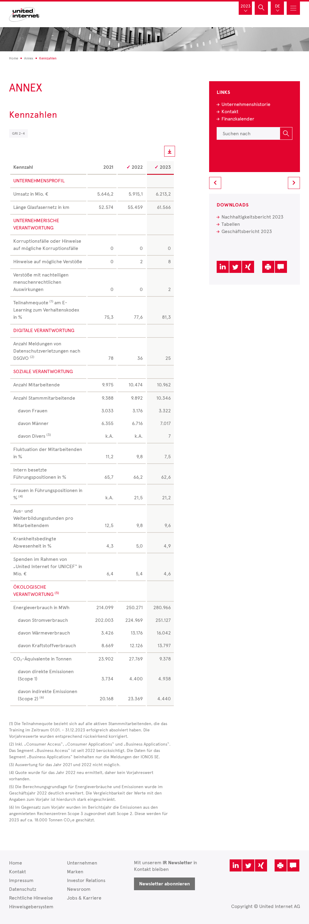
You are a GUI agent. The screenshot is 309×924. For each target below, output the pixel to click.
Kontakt (229, 111)
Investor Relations (86, 880)
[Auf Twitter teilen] (235, 267)
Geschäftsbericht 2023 (246, 231)
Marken (75, 871)
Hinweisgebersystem (31, 907)
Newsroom (79, 889)
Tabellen (230, 224)
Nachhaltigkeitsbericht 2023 (252, 217)
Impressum (21, 880)
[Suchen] (286, 133)
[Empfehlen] (281, 267)
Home (15, 863)
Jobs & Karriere (84, 898)
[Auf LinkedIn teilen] (223, 267)
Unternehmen (82, 863)
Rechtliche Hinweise (31, 898)
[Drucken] (268, 267)
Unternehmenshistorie (245, 104)
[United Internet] (24, 14)
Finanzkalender (237, 119)
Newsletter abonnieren (164, 884)
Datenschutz (22, 889)
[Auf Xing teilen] (248, 267)
